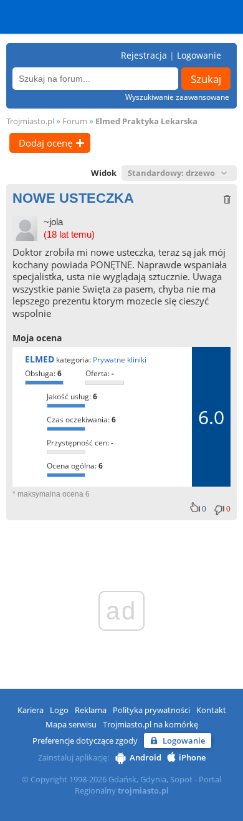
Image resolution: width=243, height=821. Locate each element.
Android (145, 757)
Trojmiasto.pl (30, 121)
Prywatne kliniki (119, 359)
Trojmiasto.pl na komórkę (150, 724)
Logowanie (199, 55)
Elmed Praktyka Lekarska (146, 121)
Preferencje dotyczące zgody (85, 740)
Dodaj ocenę (45, 143)
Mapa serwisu (71, 724)
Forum (74, 121)
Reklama (91, 710)
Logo (59, 710)
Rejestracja (144, 55)
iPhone (192, 757)
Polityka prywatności (151, 710)
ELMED (39, 359)
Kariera (30, 710)
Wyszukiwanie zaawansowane (177, 97)
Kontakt (211, 710)
